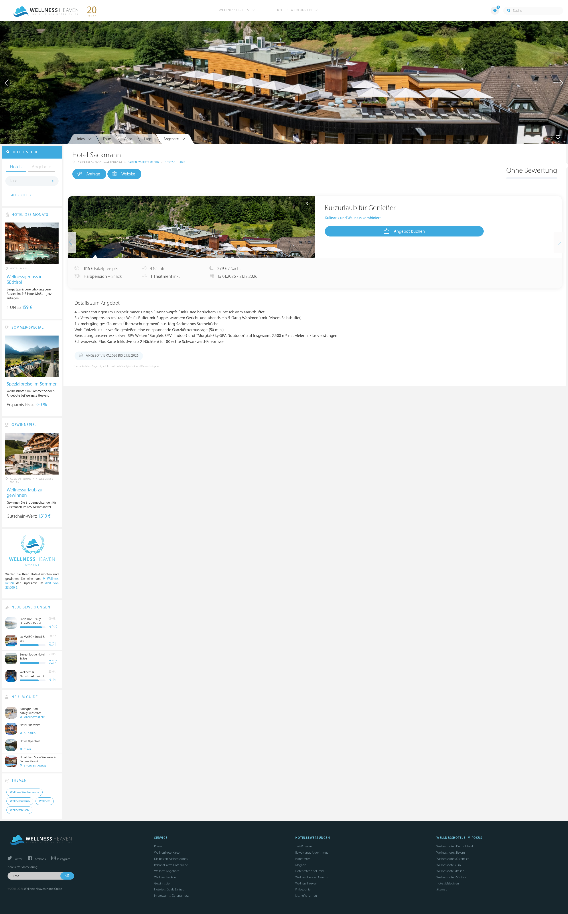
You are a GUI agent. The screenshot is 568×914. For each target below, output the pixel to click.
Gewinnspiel (162, 883)
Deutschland (175, 162)
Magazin (300, 865)
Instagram (63, 859)
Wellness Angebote (166, 871)
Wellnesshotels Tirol (449, 865)
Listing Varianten (306, 896)
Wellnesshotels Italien (450, 871)
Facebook (39, 859)
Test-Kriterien (303, 846)
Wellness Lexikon (165, 877)
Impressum (161, 896)
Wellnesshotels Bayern (450, 852)
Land (14, 181)
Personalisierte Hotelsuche (171, 865)
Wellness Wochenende (24, 792)
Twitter (17, 859)
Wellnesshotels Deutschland (454, 846)
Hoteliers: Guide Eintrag (169, 889)
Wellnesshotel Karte (166, 852)
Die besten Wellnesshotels (170, 859)
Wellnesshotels (234, 10)
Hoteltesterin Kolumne (310, 871)
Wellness (44, 801)
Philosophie (302, 889)
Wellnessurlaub (20, 801)
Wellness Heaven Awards (311, 877)
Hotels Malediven (447, 883)
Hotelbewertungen (294, 10)
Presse (158, 846)
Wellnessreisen (19, 810)
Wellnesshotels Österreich (452, 859)
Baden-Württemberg (143, 162)
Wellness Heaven (306, 883)
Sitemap (441, 889)
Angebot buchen (409, 231)
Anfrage (93, 174)
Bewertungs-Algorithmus (311, 852)
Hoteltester (302, 859)
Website (128, 174)
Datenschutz (180, 896)
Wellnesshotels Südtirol (451, 877)
